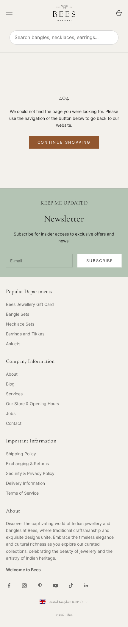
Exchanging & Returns (27, 463)
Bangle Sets (17, 314)
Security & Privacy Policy (30, 473)
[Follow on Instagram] (24, 586)
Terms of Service (22, 493)
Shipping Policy (21, 453)
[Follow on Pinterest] (40, 586)
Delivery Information (25, 483)
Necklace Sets (20, 323)
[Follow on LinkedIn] (86, 586)
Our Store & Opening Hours (32, 403)
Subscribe (99, 260)
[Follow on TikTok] (71, 586)
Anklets (13, 343)
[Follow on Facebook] (9, 586)
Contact (13, 423)
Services (14, 393)
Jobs (10, 413)
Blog (10, 383)
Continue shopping (64, 142)
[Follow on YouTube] (55, 586)
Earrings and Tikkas (25, 333)
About (12, 374)
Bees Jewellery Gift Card (30, 304)
